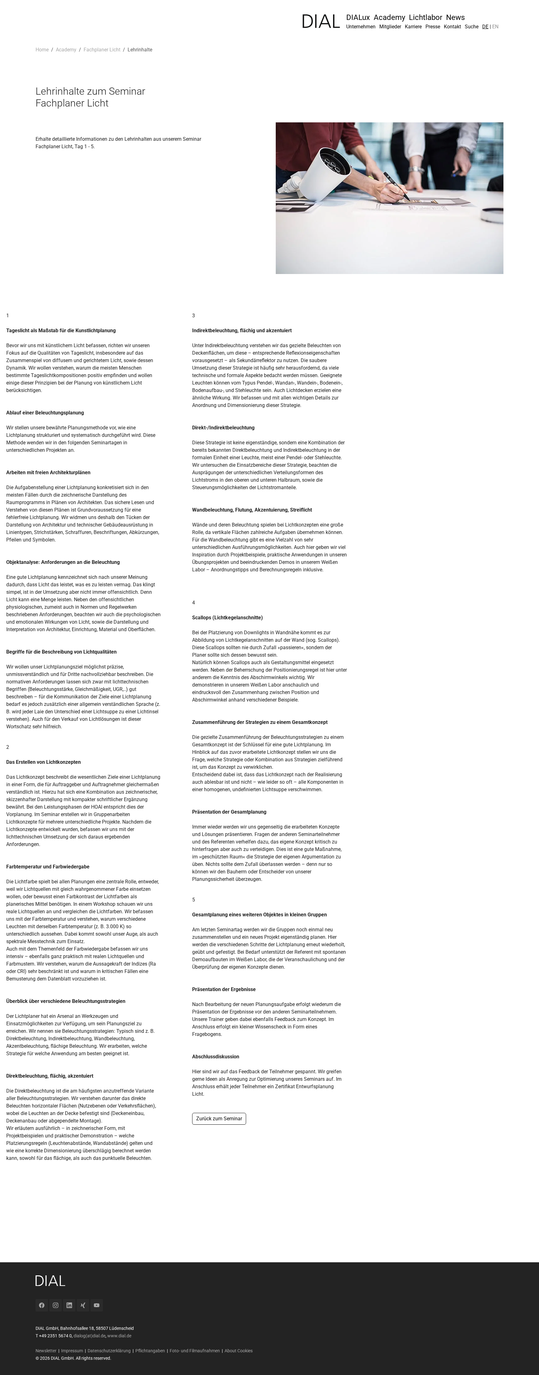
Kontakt (452, 27)
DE (485, 27)
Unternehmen (361, 27)
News (455, 17)
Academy (389, 17)
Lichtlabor (425, 17)
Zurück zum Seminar (219, 1119)
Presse (432, 27)
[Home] (321, 21)
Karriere (413, 27)
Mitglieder (390, 27)
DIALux (358, 17)
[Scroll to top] (525, 1361)
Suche (471, 27)
